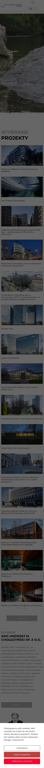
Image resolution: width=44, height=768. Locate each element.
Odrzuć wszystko (22, 754)
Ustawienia (22, 748)
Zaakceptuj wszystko (22, 761)
